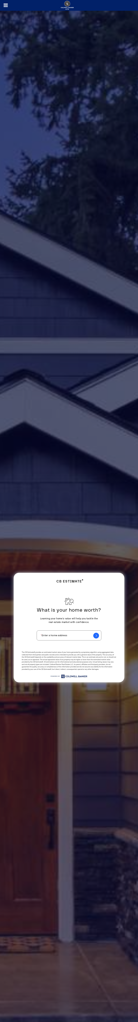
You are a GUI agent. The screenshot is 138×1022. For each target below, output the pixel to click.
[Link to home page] (69, 5)
